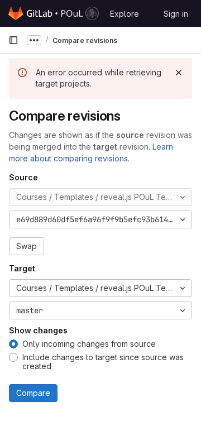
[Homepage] (53, 13)
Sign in (176, 13)
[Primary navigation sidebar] (13, 40)
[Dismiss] (178, 72)
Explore (124, 13)
